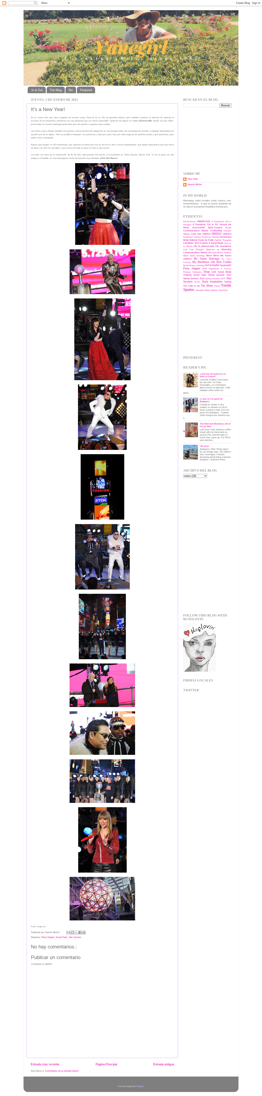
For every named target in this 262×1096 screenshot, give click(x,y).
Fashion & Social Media (211, 243)
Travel (217, 286)
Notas (186, 265)
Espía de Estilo (206, 240)
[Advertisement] (208, 139)
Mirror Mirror (212, 255)
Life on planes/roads (203, 246)
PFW (204, 269)
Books (228, 227)
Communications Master (195, 230)
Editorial (193, 240)
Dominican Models (210, 237)
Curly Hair (196, 234)
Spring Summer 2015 (215, 278)
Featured (86, 90)
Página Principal (106, 1064)
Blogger (140, 1086)
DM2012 (216, 233)
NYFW (208, 265)
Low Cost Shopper (193, 249)
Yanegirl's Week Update (206, 290)
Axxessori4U (198, 227)
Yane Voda (192, 179)
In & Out (37, 90)
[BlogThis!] (72, 932)
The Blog (56, 90)
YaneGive (223, 290)
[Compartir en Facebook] (80, 932)
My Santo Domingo (206, 258)
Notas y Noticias (196, 265)
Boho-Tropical (215, 227)
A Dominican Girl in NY (205, 224)
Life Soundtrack (223, 246)
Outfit (215, 265)
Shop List (209, 271)
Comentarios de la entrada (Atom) (62, 1071)
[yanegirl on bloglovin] (199, 671)
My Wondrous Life (203, 261)
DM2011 (206, 234)
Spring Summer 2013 (193, 278)
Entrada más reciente (45, 1064)
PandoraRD (225, 265)
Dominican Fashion (192, 237)
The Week (207, 285)
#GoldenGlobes (189, 222)
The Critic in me (191, 286)
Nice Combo (223, 261)
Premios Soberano (192, 272)
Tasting (227, 281)
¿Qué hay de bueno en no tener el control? (213, 375)
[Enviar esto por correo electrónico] (68, 932)
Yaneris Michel (194, 184)
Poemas (227, 269)
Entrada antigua (163, 1064)
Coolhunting (216, 230)
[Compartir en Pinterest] (84, 932)
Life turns (204, 446)
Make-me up (212, 249)
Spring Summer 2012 (219, 275)
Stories (197, 282)
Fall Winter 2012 (191, 243)
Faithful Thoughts (223, 240)
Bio (71, 90)
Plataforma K (215, 269)
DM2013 (227, 234)
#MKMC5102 (203, 221)
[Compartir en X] (76, 932)
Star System (75, 937)
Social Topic (62, 937)
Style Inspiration (212, 281)
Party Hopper (47, 937)
